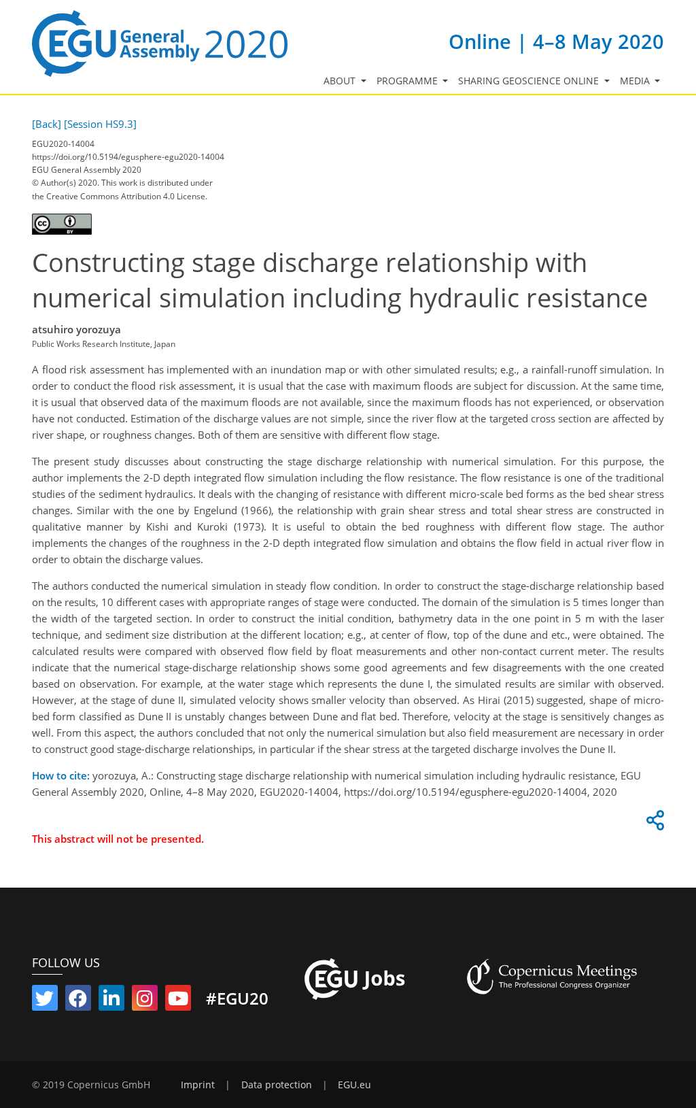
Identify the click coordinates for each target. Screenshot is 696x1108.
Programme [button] (408, 81)
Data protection (276, 1085)
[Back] (46, 124)
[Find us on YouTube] (178, 1001)
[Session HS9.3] (100, 124)
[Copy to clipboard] (653, 823)
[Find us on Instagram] (145, 1001)
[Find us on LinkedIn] (111, 1001)
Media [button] (636, 81)
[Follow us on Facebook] (78, 1001)
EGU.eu (354, 1085)
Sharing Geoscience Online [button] (530, 81)
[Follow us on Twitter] (45, 1001)
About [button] (341, 81)
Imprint (198, 1085)
